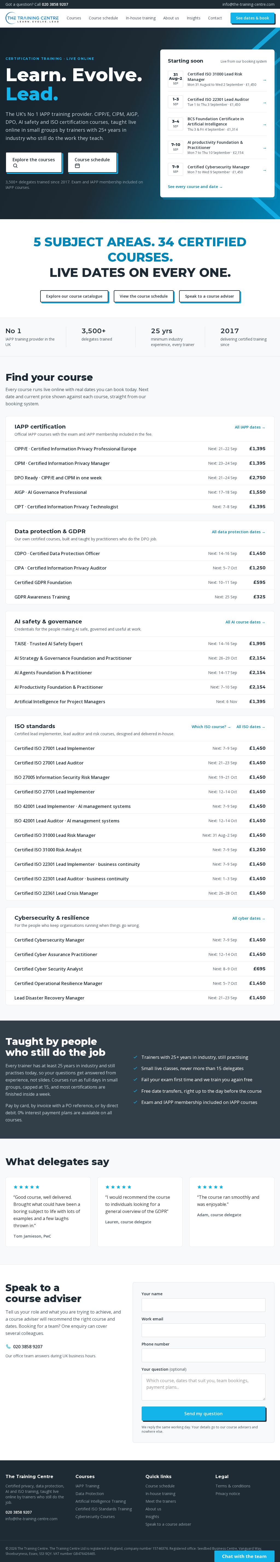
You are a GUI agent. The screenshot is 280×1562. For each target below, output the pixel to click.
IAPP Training (87, 1485)
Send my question (203, 1414)
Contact (215, 17)
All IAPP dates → (250, 427)
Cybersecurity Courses (95, 1516)
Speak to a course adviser (209, 296)
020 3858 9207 (55, 4)
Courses (74, 17)
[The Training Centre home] (32, 18)
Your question (164, 1369)
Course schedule (103, 17)
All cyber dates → (249, 918)
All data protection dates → (239, 531)
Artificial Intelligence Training (100, 1501)
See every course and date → (195, 186)
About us (171, 17)
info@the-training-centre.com (249, 4)
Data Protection (89, 1493)
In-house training (141, 17)
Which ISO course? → (211, 726)
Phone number (156, 1344)
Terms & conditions (232, 1485)
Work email (152, 1318)
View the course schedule (144, 296)
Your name (152, 1293)
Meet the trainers (160, 1501)
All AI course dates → (246, 622)
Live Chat (244, 1556)
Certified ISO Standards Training (103, 1508)
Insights (193, 17)
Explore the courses (34, 160)
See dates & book (252, 17)
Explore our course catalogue (74, 296)
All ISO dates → (251, 726)
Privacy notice (227, 1493)
